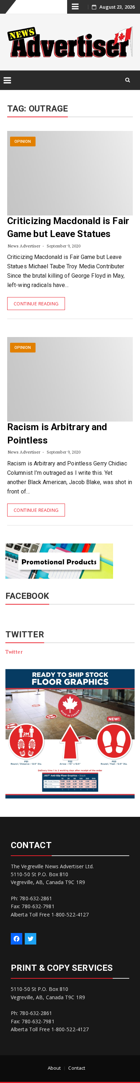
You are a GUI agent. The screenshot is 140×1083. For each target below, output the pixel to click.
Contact (76, 1068)
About (54, 1068)
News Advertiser (24, 246)
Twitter (14, 651)
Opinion (22, 141)
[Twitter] (30, 939)
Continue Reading (36, 303)
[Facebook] (16, 939)
